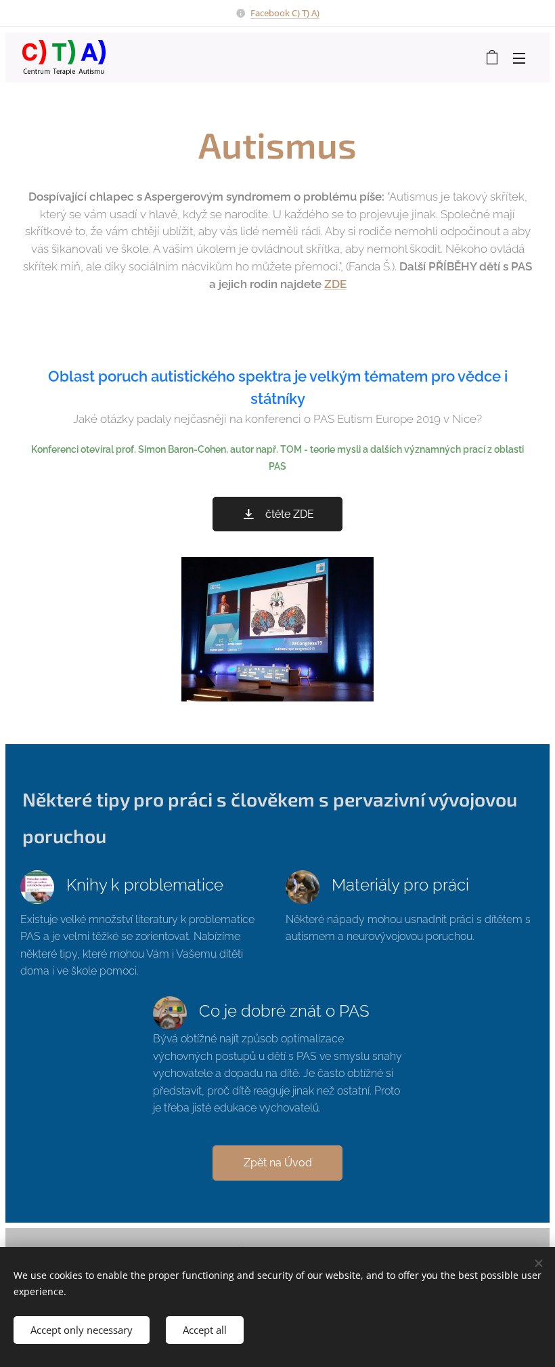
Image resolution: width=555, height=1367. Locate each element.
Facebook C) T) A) (284, 13)
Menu (519, 57)
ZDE (335, 284)
